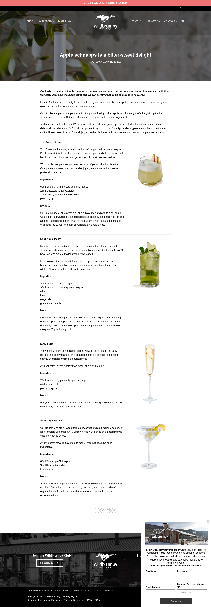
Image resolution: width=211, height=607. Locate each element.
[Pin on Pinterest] (113, 510)
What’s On (154, 21)
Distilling (64, 21)
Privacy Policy (62, 590)
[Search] (181, 8)
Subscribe (176, 601)
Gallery (110, 590)
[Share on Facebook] (97, 510)
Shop (30, 21)
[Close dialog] (208, 521)
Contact (169, 21)
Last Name (182, 571)
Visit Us (136, 21)
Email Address (153, 586)
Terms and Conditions (39, 590)
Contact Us (79, 590)
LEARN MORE (50, 562)
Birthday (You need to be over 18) (191, 585)
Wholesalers (95, 590)
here (124, 2)
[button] (182, 21)
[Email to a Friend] (108, 510)
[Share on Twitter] (102, 510)
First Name (151, 571)
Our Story (45, 21)
